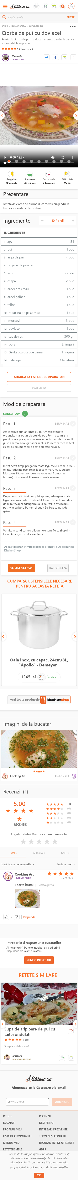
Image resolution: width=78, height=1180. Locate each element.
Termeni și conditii (52, 1136)
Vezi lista (39, 388)
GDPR (42, 1149)
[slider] (9, 48)
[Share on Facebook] (55, 57)
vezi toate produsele (25, 699)
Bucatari (9, 1123)
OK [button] (39, 1175)
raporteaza (58, 568)
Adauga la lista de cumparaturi (39, 377)
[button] (64, 57)
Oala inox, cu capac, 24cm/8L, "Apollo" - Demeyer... (39, 662)
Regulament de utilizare (56, 1143)
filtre (70, 17)
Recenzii (45, 1116)
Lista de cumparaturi (17, 1136)
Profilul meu (12, 1129)
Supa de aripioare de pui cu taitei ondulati (29, 1031)
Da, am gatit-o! (21, 568)
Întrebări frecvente (53, 1129)
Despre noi (46, 1123)
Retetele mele (12, 1149)
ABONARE (62, 1102)
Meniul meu (11, 1143)
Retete (7, 1116)
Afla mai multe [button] (56, 1167)
